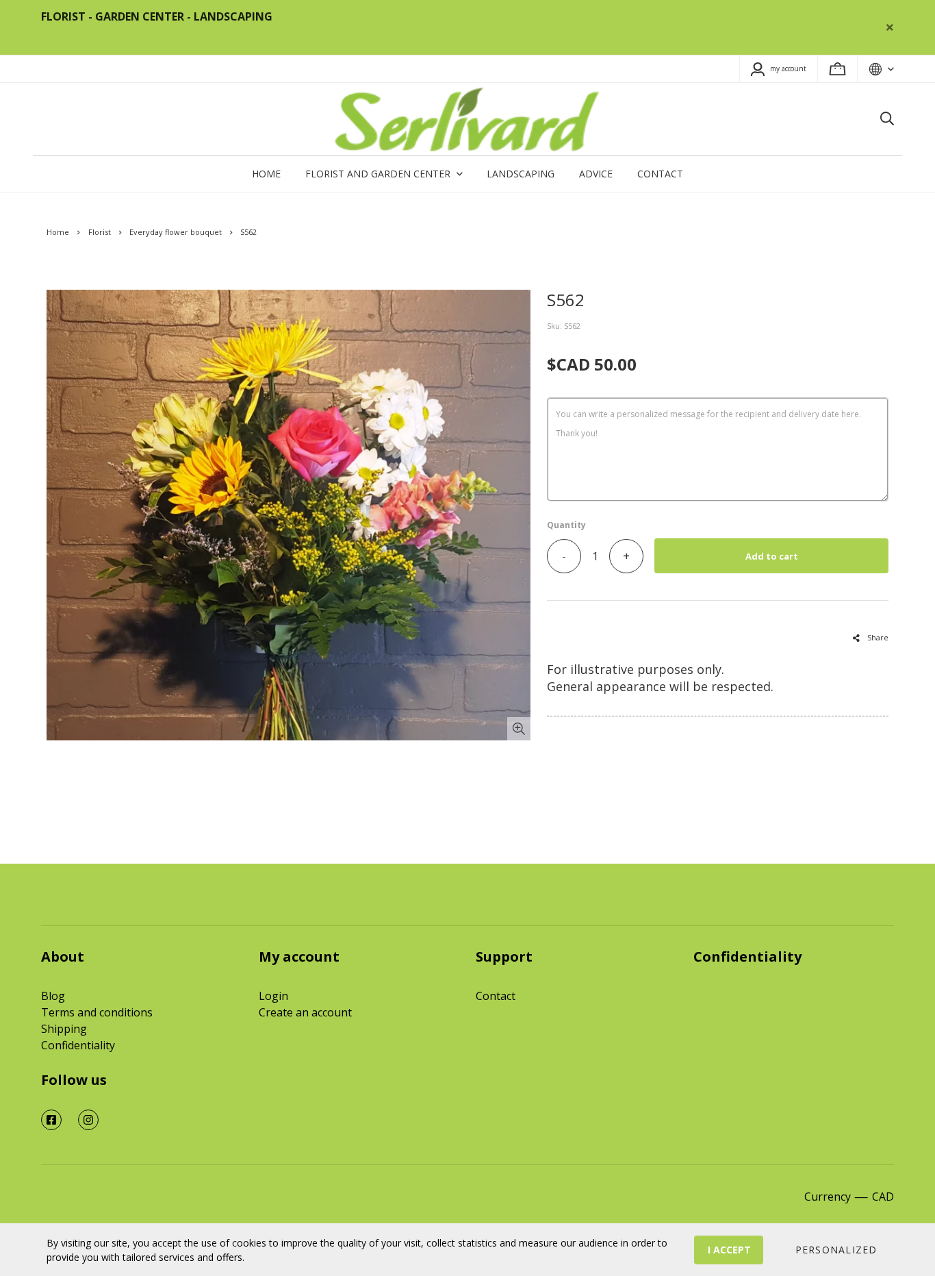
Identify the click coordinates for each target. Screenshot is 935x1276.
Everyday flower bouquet (175, 232)
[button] (835, 1250)
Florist (99, 232)
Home (58, 232)
